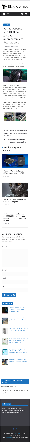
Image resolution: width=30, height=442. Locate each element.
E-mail (4, 278)
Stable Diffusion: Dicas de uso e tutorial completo (14, 200)
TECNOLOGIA (6, 24)
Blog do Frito (15, 46)
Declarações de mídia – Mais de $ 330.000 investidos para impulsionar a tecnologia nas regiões (14, 217)
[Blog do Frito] (4, 14)
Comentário (6, 247)
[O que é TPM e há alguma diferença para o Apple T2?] (15, 155)
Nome (4, 270)
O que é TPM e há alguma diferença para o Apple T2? (13, 172)
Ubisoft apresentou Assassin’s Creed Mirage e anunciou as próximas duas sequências (15, 133)
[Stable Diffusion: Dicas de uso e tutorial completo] (15, 184)
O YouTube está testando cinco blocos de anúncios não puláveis (14, 141)
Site (3, 286)
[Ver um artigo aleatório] (26, 14)
